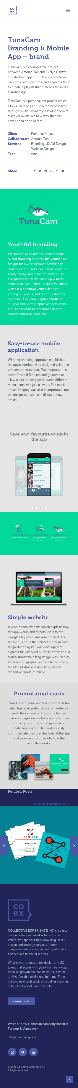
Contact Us (21, 1001)
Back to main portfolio (50, 804)
